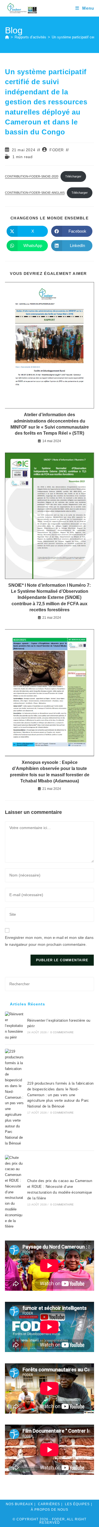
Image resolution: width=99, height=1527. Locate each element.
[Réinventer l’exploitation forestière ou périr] (14, 1025)
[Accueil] (7, 37)
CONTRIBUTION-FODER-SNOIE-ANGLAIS (35, 192)
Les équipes (77, 1504)
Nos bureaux (19, 1504)
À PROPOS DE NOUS (49, 1510)
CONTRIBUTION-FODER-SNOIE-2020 (31, 176)
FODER (57, 150)
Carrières (49, 1504)
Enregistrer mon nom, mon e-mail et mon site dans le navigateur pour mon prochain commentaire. (49, 941)
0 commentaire (62, 1032)
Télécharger (73, 176)
